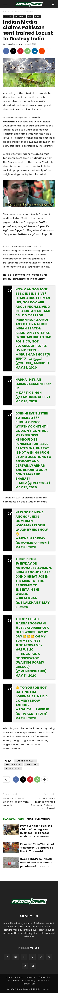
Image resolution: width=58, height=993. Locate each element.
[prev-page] (5, 874)
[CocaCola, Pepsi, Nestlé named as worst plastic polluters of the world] (11, 862)
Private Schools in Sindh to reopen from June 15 (16, 802)
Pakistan (32, 764)
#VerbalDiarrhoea (32, 628)
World (37, 16)
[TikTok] (41, 957)
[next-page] (10, 874)
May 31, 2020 (25, 547)
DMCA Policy (13, 980)
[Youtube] (25, 966)
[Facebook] (6, 51)
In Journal (16, 11)
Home (6, 11)
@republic (24, 649)
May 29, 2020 (26, 367)
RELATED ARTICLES (13, 818)
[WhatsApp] (27, 51)
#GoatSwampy (29, 645)
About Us (19, 977)
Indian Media (13, 764)
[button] (53, 4)
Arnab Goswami (25, 761)
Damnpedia (29, 11)
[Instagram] (16, 957)
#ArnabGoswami (30, 623)
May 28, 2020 (26, 401)
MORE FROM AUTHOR (38, 818)
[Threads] (33, 966)
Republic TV (12, 768)
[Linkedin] (35, 51)
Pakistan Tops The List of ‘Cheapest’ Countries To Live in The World (37, 847)
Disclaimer (43, 980)
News (30, 16)
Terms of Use (29, 983)
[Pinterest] (20, 51)
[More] (49, 51)
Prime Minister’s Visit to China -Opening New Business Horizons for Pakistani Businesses (36, 831)
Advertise (31, 977)
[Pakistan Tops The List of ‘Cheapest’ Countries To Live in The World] (11, 847)
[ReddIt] (42, 51)
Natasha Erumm (14, 44)
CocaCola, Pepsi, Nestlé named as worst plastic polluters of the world (36, 862)
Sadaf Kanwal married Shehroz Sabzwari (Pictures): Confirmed (43, 803)
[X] (13, 51)
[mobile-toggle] (5, 4)
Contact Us (44, 977)
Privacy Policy (28, 980)
